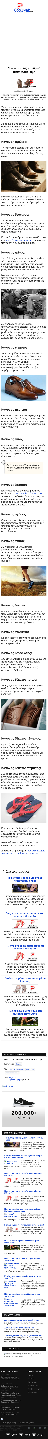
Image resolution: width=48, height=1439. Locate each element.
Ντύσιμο (18, 1064)
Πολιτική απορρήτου (26, 1423)
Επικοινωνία (33, 1392)
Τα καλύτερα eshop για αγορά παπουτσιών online (25, 879)
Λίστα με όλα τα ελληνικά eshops (19, 1328)
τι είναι (16, 1355)
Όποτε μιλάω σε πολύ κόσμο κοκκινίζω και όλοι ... (10, 1379)
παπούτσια (30, 1069)
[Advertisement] (24, 35)
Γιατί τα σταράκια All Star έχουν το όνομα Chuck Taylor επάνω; (23, 1157)
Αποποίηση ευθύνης (9, 1423)
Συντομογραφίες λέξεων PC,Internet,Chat (22, 1336)
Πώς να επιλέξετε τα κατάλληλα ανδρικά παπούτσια (23, 852)
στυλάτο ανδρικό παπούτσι (27, 493)
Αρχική (30, 1375)
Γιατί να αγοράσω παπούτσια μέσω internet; (25, 979)
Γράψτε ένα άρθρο (35, 1389)
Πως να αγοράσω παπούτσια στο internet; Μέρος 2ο (25, 947)
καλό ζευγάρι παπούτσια (19, 240)
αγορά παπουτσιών (12, 1073)
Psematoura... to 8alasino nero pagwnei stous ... (10, 1408)
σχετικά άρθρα (15, 1080)
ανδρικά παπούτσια (17, 1069)
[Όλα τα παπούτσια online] (23, 1126)
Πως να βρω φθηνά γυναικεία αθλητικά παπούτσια (25, 1012)
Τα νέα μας (32, 1382)
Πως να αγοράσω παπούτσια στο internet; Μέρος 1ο (25, 914)
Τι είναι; (31, 1379)
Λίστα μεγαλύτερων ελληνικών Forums (21, 1320)
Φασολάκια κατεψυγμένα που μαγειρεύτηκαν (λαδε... (11, 1394)
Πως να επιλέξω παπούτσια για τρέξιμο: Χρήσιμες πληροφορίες (22, 1210)
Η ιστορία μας (33, 1385)
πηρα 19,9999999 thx (9, 1414)
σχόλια (12, 1077)
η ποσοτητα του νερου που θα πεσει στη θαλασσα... (11, 1401)
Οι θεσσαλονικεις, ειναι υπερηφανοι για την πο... (10, 1387)
